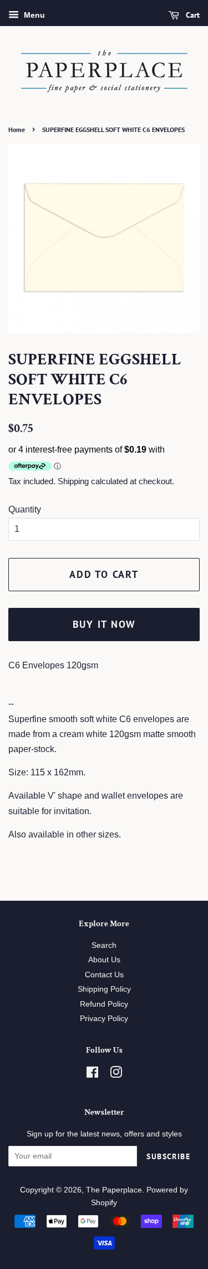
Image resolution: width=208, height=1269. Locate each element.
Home (16, 129)
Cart (192, 15)
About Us (104, 960)
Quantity (24, 509)
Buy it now (104, 624)
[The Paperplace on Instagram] (116, 1074)
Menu (33, 15)
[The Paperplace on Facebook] (92, 1074)
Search (104, 945)
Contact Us (104, 975)
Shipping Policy (104, 989)
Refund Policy (104, 1004)
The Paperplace (114, 1190)
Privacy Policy (104, 1018)
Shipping (73, 481)
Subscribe (168, 1156)
